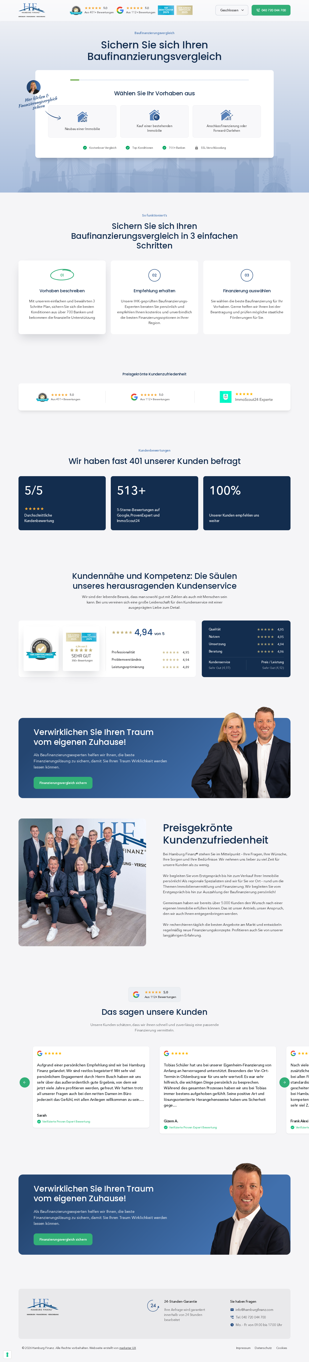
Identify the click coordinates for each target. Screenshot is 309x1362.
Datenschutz (263, 1348)
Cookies (281, 1348)
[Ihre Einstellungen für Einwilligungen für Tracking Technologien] (7, 1355)
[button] (231, 10)
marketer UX (127, 1348)
